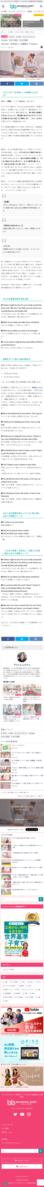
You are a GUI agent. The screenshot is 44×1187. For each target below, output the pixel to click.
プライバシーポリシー (22, 1176)
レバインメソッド (21, 11)
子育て (6, 1001)
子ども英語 (24, 40)
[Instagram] (29, 1114)
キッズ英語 (14, 982)
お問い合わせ (23, 1166)
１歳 (23, 982)
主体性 (22, 986)
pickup (5, 40)
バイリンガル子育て (10, 986)
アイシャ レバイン (22, 664)
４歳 (25, 993)
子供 (19, 37)
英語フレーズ (8, 989)
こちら (8, 173)
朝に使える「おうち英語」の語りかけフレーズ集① (29, 796)
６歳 (32, 993)
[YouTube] (22, 1114)
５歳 (6, 982)
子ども (13, 37)
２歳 (38, 997)
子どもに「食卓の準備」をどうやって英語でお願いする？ (16, 792)
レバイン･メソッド (7, 1125)
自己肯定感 (8, 993)
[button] (2, 20)
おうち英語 (3, 11)
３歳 (38, 989)
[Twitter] (15, 1114)
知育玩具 (29, 11)
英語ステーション (7, 1132)
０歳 (29, 986)
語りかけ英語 (8, 997)
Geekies (25, 1180)
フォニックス (11, 11)
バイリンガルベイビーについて (11, 1143)
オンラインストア (23, 1160)
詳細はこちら (37, 387)
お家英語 (17, 993)
